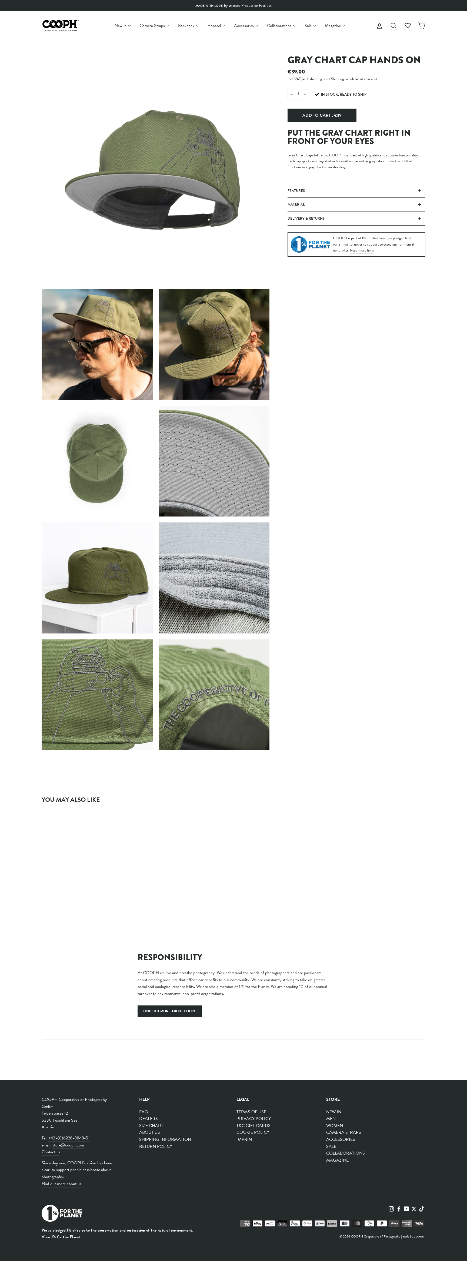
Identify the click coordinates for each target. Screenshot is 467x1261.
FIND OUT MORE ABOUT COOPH (169, 1011)
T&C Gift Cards (253, 1125)
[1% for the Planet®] (62, 1214)
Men (331, 1118)
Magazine (337, 1160)
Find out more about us (61, 1183)
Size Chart (151, 1125)
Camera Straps (343, 1132)
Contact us (51, 1152)
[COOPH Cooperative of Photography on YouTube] (406, 1208)
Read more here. (362, 250)
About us (149, 1132)
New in (333, 1112)
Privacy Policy (253, 1118)
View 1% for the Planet (61, 1237)
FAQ (143, 1112)
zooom (419, 1236)
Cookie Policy (252, 1132)
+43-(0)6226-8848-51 (68, 1138)
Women (334, 1125)
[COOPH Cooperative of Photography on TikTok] (421, 1208)
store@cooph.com (68, 1145)
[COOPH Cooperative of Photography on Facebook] (399, 1208)
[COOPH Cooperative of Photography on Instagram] (391, 1208)
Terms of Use (251, 1112)
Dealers (148, 1118)
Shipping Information (165, 1139)
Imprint (245, 1139)
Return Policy (155, 1146)
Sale (331, 1146)
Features (296, 190)
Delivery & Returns (306, 218)
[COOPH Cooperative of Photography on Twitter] (414, 1208)
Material (296, 204)
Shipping (337, 79)
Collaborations (345, 1153)
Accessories (340, 1139)
